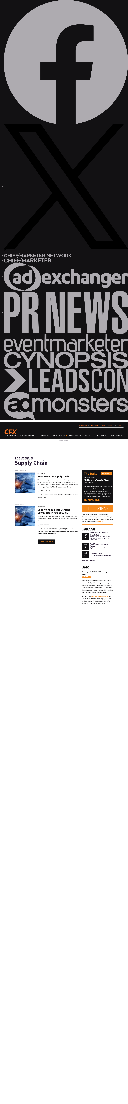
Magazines (89, 436)
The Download (101, 436)
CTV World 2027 (96, 553)
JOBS (110, 426)
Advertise (94, 426)
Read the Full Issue (91, 500)
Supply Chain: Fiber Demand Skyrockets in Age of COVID (53, 511)
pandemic (55, 531)
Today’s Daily (45, 436)
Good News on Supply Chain (53, 476)
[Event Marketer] (66, 343)
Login (103, 426)
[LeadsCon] (66, 380)
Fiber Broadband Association (67, 495)
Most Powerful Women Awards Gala (99, 534)
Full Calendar (88, 561)
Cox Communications (51, 529)
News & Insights (59, 436)
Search (119, 426)
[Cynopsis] (66, 360)
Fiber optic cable (50, 495)
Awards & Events (75, 436)
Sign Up (100, 521)
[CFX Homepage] (11, 431)
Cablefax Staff (44, 491)
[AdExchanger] (66, 277)
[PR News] (66, 312)
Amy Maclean (44, 525)
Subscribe (83, 426)
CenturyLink (64, 529)
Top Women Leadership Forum (99, 545)
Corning (40, 531)
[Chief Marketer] (27, 260)
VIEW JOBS (86, 577)
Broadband (52, 534)
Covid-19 (47, 531)
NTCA (72, 529)
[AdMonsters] (66, 406)
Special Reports (116, 436)
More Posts (45, 541)
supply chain (42, 497)
